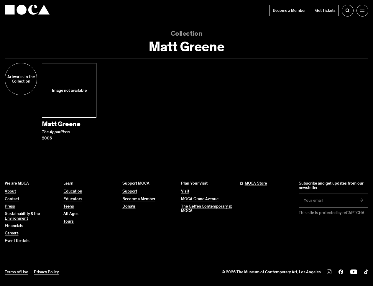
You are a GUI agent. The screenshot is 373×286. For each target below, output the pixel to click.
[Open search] (348, 11)
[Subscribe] (361, 200)
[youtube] (353, 271)
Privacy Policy (46, 272)
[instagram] (329, 271)
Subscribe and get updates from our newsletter (331, 185)
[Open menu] (362, 11)
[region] (186, 102)
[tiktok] (366, 271)
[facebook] (341, 271)
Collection (186, 33)
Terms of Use (16, 272)
